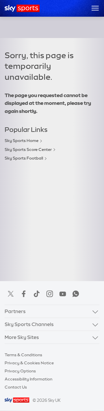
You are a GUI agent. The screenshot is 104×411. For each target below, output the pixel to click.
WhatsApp (76, 294)
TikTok (37, 294)
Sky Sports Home (21, 141)
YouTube (63, 294)
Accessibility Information (28, 379)
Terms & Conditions (23, 355)
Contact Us (16, 387)
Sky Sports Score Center (28, 149)
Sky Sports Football (24, 158)
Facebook (24, 294)
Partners (15, 311)
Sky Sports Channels (29, 324)
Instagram (50, 294)
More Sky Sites (22, 337)
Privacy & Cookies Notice (29, 363)
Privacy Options (20, 371)
